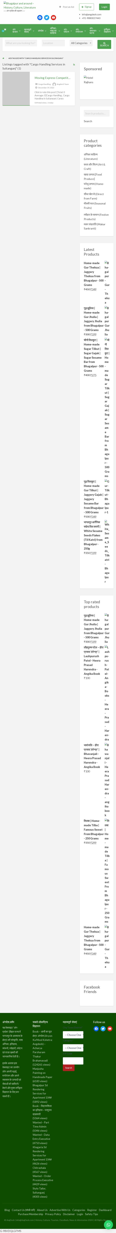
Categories (78, 1210)
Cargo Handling (44, 84)
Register (92, 1210)
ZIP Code (67, 1053)
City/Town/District (73, 1027)
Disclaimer (69, 1214)
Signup (88, 6)
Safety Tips (91, 1214)
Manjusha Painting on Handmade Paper (42, 1072)
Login (104, 6)
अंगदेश (41, 30)
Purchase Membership (30, 1214)
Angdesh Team (63, 84)
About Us (42, 1210)
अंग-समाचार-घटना (93, 30)
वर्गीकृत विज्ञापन (107, 30)
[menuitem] (67, 7)
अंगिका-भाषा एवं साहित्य (53, 30)
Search (104, 45)
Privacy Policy (53, 1214)
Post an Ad (68, 6)
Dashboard (105, 1210)
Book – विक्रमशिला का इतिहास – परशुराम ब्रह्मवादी (42, 1110)
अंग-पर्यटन (66, 30)
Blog (7, 1210)
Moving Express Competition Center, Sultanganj (65, 78)
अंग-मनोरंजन (79, 30)
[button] (108, 1224)
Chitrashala (39, 1167)
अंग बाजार (15, 30)
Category (68, 1040)
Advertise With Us (60, 1210)
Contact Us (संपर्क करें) (23, 1210)
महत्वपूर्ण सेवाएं (27, 30)
